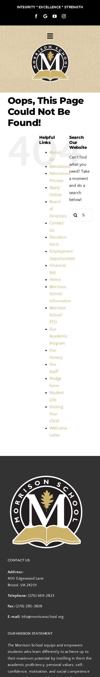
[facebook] (36, 16)
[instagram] (64, 16)
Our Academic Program (58, 336)
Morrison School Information (60, 294)
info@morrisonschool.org (43, 617)
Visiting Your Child (56, 414)
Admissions (60, 166)
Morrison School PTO (57, 315)
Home (55, 279)
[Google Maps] (45, 16)
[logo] (50, 44)
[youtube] (55, 16)
